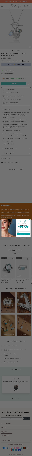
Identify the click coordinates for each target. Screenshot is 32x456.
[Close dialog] (29, 219)
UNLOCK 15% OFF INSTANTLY (23, 234)
